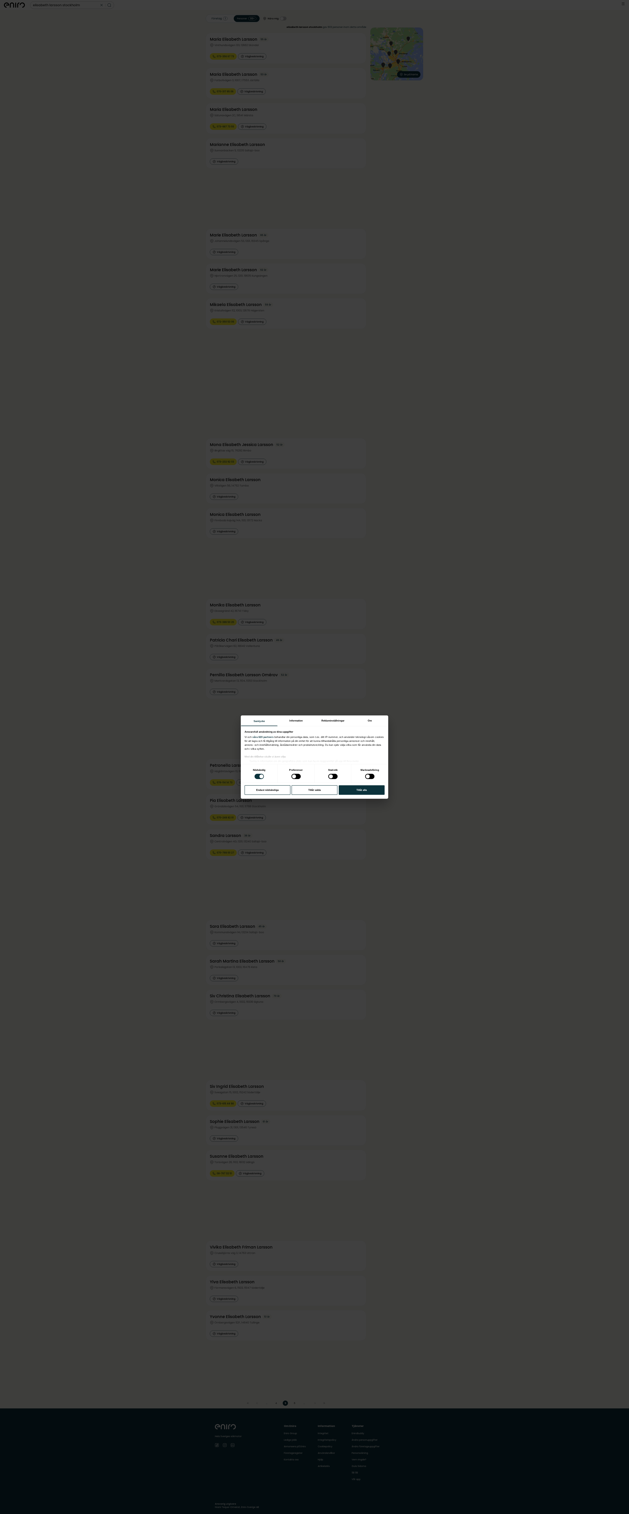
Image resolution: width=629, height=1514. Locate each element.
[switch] (296, 776)
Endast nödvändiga (267, 790)
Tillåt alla (361, 790)
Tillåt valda (314, 790)
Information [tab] (296, 720)
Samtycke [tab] (259, 721)
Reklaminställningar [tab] (332, 720)
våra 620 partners (263, 736)
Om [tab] (370, 720)
